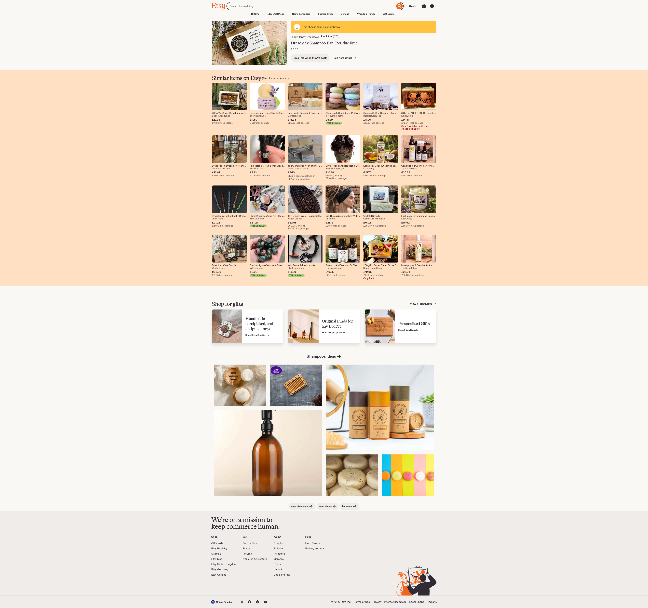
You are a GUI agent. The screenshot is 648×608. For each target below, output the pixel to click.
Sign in (412, 6)
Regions (432, 601)
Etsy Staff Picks (275, 14)
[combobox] (310, 6)
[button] (222, 601)
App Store (222, 586)
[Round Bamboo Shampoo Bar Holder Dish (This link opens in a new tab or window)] (240, 385)
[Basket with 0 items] (432, 6)
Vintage (345, 14)
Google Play (248, 586)
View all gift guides (421, 303)
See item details (343, 57)
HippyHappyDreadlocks (305, 37)
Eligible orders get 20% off (301, 176)
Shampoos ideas (321, 356)
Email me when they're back (310, 57)
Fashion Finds (325, 14)
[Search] (399, 6)
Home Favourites (301, 14)
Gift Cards (388, 14)
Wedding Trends (366, 14)
